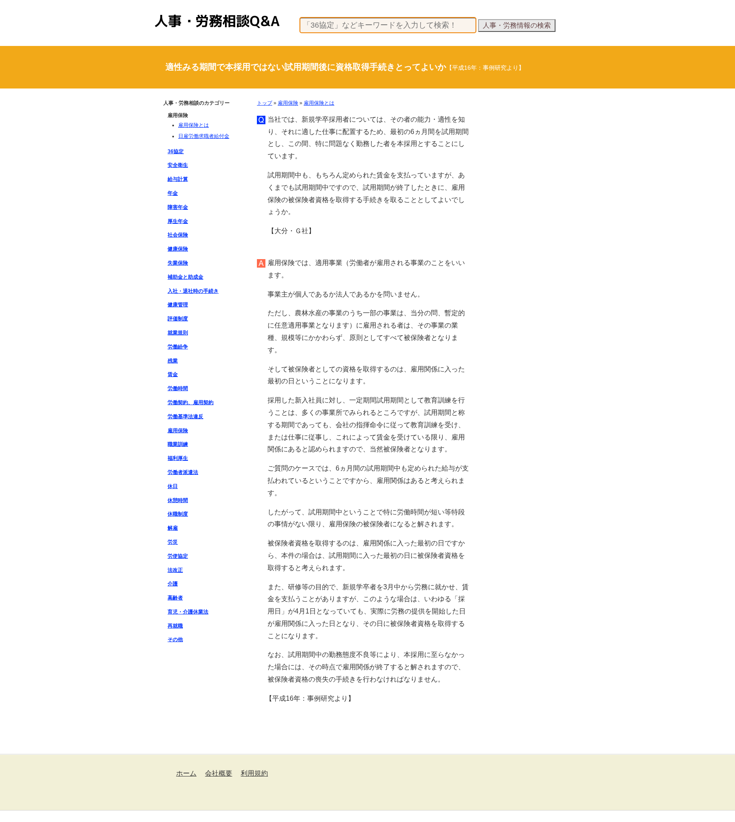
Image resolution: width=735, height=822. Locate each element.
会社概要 (218, 773)
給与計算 (178, 179)
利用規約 (254, 773)
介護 (173, 584)
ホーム (186, 773)
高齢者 (175, 598)
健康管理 (178, 305)
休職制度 (178, 514)
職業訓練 (178, 444)
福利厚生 (178, 458)
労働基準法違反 (185, 417)
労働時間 (178, 388)
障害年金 (178, 207)
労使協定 (178, 556)
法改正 (175, 570)
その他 (175, 639)
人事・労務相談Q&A (178, 14)
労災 (173, 542)
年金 (173, 193)
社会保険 (178, 235)
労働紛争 (178, 347)
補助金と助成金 (185, 277)
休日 (173, 486)
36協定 (176, 151)
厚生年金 (178, 221)
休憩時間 (178, 500)
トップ (264, 103)
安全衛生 (178, 165)
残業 (173, 361)
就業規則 (178, 333)
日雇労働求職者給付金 (203, 136)
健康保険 (178, 249)
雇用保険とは (319, 103)
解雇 (173, 528)
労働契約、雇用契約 (191, 402)
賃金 (173, 374)
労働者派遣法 (183, 472)
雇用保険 (288, 103)
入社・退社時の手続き (193, 291)
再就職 (175, 626)
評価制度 (178, 319)
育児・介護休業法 (188, 612)
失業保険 (178, 263)
